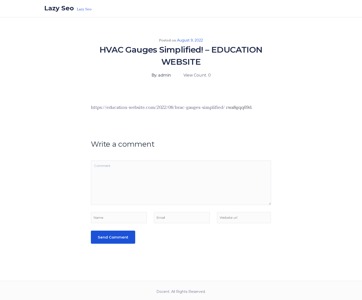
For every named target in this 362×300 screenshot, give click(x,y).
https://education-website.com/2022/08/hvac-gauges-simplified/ (158, 107)
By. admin (161, 75)
